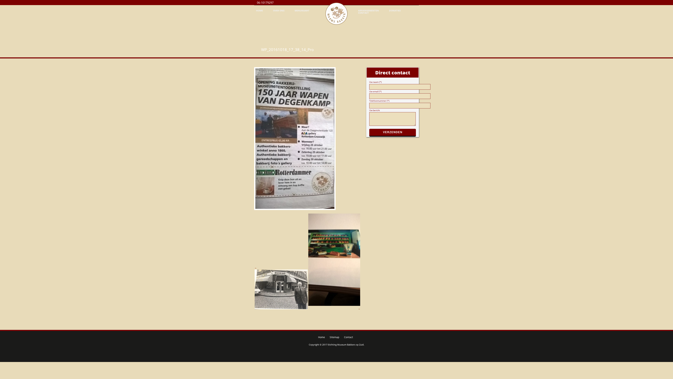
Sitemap (334, 337)
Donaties (395, 10)
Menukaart (302, 10)
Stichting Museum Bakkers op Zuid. (346, 344)
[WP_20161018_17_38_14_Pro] (307, 138)
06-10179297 (265, 3)
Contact (363, 13)
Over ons (278, 10)
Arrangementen (368, 10)
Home (259, 10)
